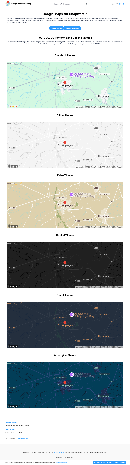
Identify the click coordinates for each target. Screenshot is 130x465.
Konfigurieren (120, 462)
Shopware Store (56, 28)
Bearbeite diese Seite (72, 28)
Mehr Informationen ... (62, 462)
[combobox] (69, 4)
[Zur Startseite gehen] (18, 4)
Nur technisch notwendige (103, 462)
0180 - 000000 (11, 429)
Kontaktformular (22, 439)
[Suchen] (87, 4)
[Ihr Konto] (113, 4)
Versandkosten (59, 452)
